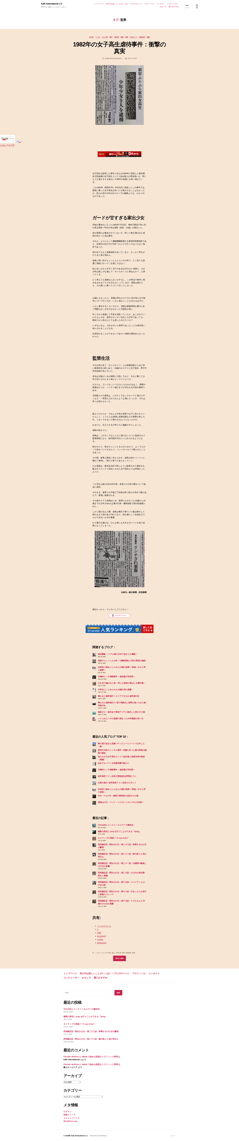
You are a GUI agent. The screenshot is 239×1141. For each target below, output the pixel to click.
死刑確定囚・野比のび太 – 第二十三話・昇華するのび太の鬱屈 (91, 1031)
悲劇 (122, 37)
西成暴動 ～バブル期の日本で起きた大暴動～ (117, 654)
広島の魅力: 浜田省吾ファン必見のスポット (117, 783)
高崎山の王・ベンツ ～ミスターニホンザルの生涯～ (121, 802)
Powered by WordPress (98, 1136)
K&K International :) (116, 58)
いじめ (98, 37)
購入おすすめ (173, 7)
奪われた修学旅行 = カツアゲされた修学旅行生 (118, 696)
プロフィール (149, 4)
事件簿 (116, 37)
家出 (113, 953)
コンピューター (172, 4)
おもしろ (163, 7)
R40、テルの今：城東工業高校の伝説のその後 (118, 796)
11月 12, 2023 (132, 58)
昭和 (126, 37)
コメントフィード (71, 1118)
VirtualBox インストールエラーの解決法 (115, 825)
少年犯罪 (118, 953)
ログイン (67, 1111)
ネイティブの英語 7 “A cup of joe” (113, 838)
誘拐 (148, 37)
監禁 (133, 953)
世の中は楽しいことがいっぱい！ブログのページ (124, 4)
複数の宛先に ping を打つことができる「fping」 (119, 831)
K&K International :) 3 (51, 4)
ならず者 (105, 37)
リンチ (102, 953)
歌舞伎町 (142, 37)
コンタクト (160, 4)
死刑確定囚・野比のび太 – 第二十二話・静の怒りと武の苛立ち (91, 1039)
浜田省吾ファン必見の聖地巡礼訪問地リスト (117, 776)
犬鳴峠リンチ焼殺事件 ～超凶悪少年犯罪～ (116, 676)
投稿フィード (69, 1115)
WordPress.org (70, 1121)
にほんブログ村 (7, 145)
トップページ (99, 4)
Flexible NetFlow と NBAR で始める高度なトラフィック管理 (90, 1057)
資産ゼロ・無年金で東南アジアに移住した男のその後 (121, 712)
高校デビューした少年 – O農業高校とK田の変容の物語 (122, 661)
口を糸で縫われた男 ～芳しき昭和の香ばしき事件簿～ (121, 683)
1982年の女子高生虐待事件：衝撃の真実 (119, 47)
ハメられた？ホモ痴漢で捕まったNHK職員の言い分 (120, 718)
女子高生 (108, 953)
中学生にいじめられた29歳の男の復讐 (115, 689)
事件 (111, 37)
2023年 (91, 37)
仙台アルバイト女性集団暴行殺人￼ (113, 763)
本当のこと (133, 37)
